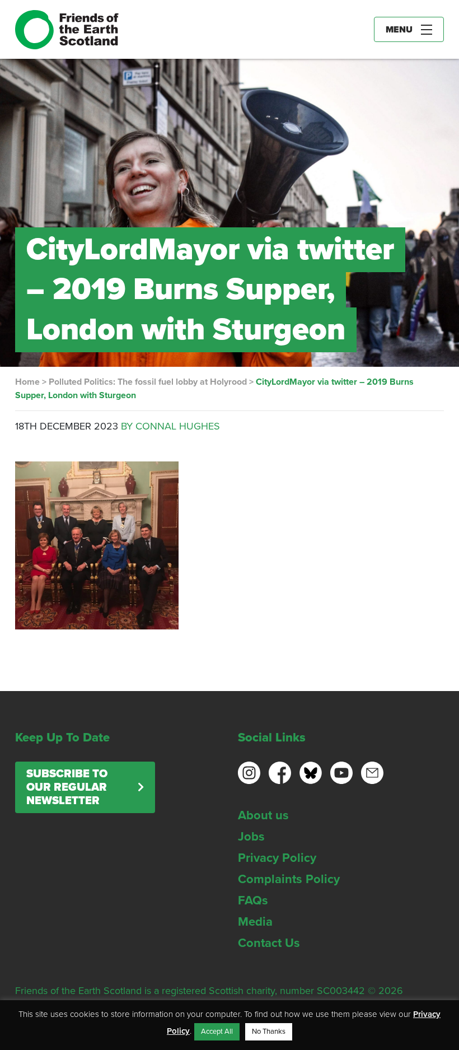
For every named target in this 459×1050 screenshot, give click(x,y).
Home (27, 382)
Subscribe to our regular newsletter (66, 787)
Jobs (251, 836)
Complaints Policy (289, 879)
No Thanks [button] (268, 1031)
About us (263, 815)
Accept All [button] (217, 1031)
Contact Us (269, 943)
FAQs (253, 900)
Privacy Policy (277, 858)
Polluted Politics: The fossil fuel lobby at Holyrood (148, 382)
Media (255, 921)
